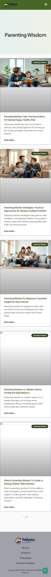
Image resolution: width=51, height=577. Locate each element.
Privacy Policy (25, 558)
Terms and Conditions (26, 563)
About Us (25, 548)
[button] (46, 4)
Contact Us (25, 553)
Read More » (9, 140)
